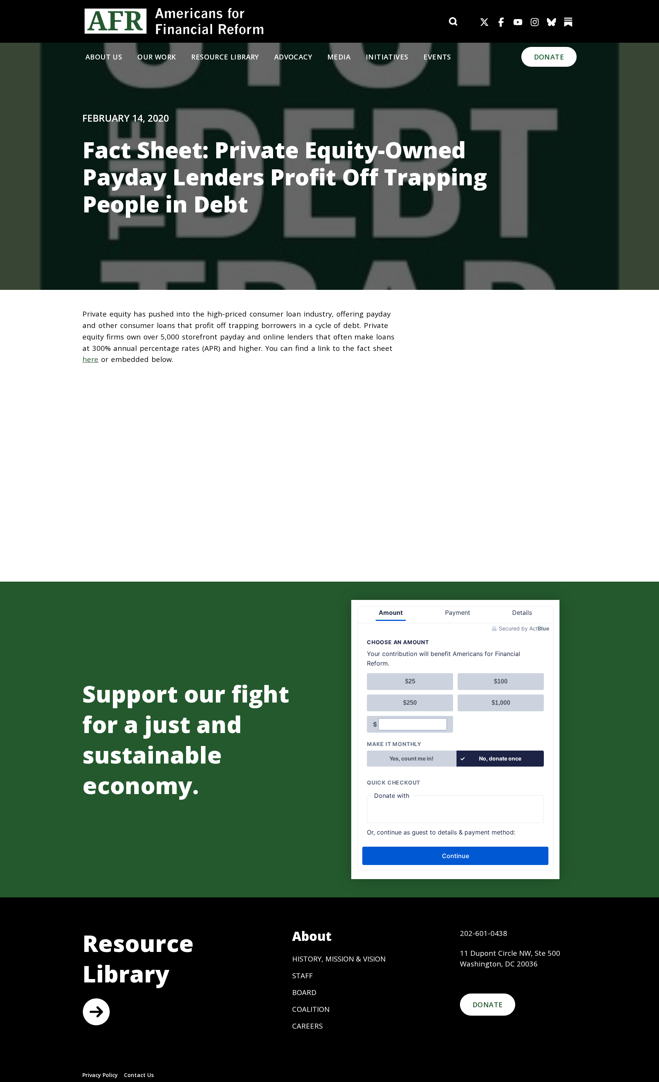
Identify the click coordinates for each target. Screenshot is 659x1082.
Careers (307, 1026)
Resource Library (225, 56)
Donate (549, 56)
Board (304, 992)
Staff (302, 975)
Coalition (311, 1009)
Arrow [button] (96, 1012)
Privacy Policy (100, 1075)
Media (338, 56)
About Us (103, 56)
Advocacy (293, 56)
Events (437, 56)
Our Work (156, 56)
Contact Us (139, 1075)
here (90, 359)
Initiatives (387, 56)
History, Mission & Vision (339, 958)
